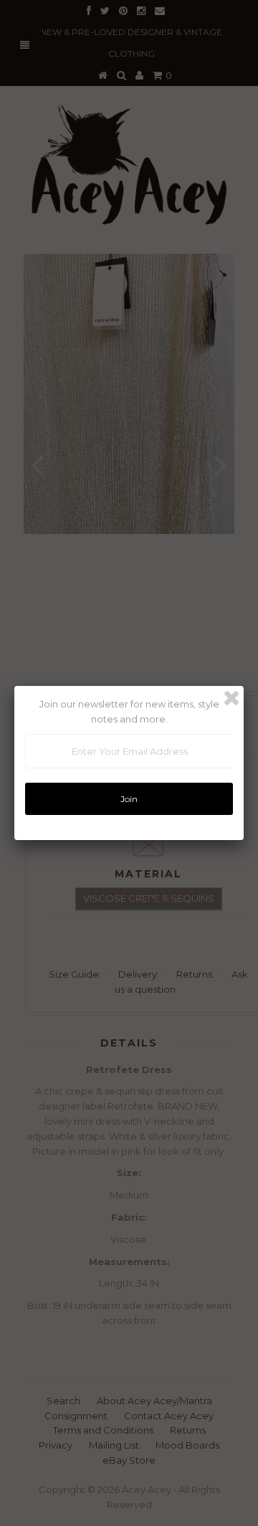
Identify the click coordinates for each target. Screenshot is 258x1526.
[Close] (231, 698)
